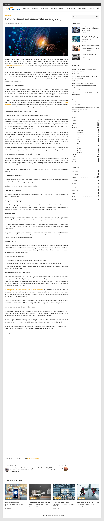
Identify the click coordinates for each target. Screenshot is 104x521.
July (78, 139)
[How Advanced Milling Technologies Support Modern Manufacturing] (76, 30)
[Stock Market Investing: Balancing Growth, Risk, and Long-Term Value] (76, 39)
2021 (74, 157)
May (78, 144)
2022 (74, 155)
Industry (74, 187)
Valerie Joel (10, 23)
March (79, 148)
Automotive (75, 174)
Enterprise (74, 183)
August (79, 137)
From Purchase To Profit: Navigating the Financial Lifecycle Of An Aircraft (64, 504)
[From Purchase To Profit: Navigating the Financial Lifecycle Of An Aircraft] (64, 492)
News (73, 193)
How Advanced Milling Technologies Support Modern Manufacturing (90, 28)
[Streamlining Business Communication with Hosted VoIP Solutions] (16, 492)
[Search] (98, 8)
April (78, 146)
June (78, 141)
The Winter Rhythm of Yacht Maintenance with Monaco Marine (89, 56)
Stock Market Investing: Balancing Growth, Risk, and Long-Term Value (89, 37)
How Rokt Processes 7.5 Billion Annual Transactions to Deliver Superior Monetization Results (90, 47)
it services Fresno (33, 458)
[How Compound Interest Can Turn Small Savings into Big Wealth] (40, 492)
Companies (75, 180)
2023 (75, 128)
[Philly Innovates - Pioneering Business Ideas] (12, 8)
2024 (75, 125)
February (79, 150)
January (79, 153)
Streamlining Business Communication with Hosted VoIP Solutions (15, 504)
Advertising (75, 171)
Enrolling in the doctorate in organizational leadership (24, 290)
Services (74, 199)
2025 (74, 123)
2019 (74, 161)
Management (75, 190)
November (80, 133)
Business (8, 15)
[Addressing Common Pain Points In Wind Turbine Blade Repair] (88, 492)
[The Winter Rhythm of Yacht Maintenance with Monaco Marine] (76, 57)
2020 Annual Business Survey (17, 66)
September (80, 135)
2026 (74, 121)
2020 (74, 159)
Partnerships (75, 196)
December (80, 130)
